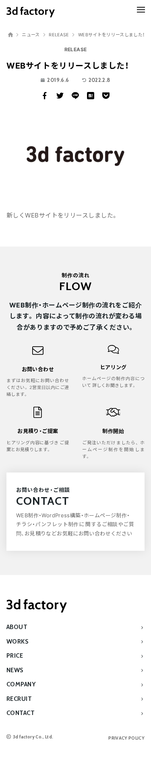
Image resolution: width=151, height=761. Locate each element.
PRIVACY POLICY (126, 738)
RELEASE (75, 49)
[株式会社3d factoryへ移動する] (10, 35)
